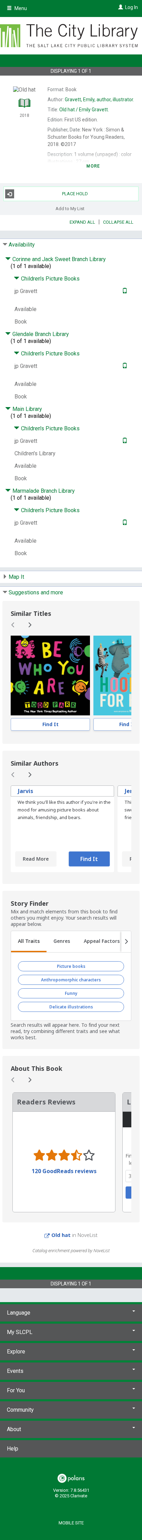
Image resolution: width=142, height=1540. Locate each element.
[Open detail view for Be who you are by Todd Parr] (50, 675)
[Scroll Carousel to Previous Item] (13, 625)
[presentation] (50, 675)
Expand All (82, 222)
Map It (16, 577)
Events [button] (15, 1371)
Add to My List (69, 208)
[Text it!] (124, 291)
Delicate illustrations (71, 1007)
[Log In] (119, 7)
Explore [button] (16, 1351)
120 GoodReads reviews (64, 1171)
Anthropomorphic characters (71, 980)
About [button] (14, 1429)
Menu (20, 8)
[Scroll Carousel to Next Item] (29, 625)
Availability (22, 244)
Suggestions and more (36, 592)
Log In (131, 7)
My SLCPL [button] (19, 1332)
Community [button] (20, 1409)
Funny (71, 993)
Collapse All (118, 222)
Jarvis (25, 791)
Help (12, 1448)
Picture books (71, 966)
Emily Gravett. (84, 109)
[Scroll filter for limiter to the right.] (126, 942)
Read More (36, 858)
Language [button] (18, 1312)
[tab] (29, 942)
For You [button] (16, 1390)
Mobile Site (71, 1522)
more (93, 166)
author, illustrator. (99, 99)
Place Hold (75, 193)
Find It (50, 724)
